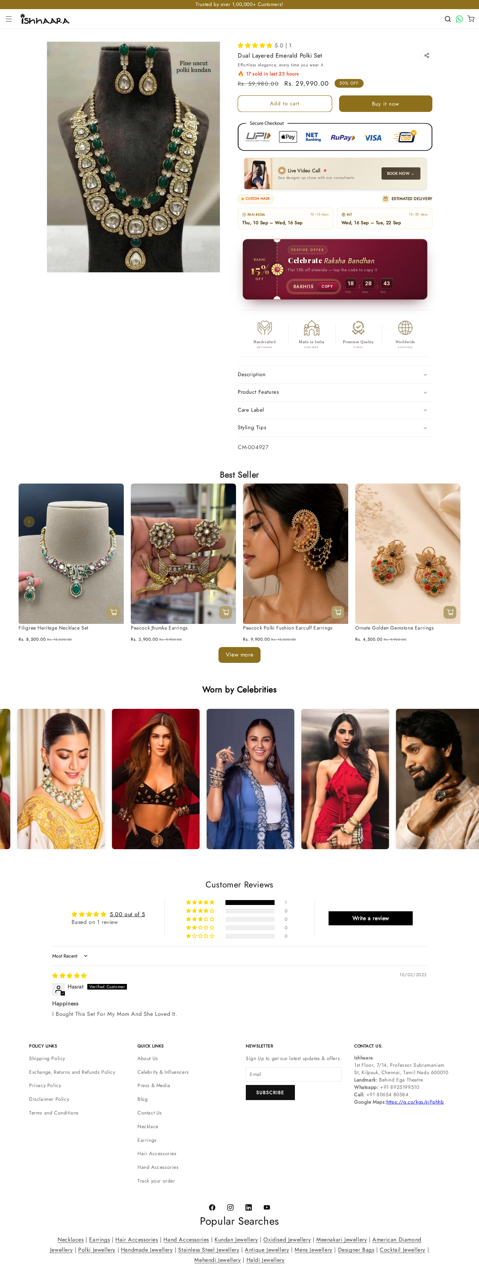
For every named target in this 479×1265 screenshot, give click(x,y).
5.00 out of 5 (127, 914)
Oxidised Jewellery (287, 1240)
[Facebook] (212, 1207)
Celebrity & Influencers (163, 1072)
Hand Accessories (158, 1167)
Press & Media (153, 1085)
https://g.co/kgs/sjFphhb (415, 1101)
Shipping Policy (47, 1058)
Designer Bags (356, 1249)
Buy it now (385, 104)
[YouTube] (267, 1207)
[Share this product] (426, 55)
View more (239, 655)
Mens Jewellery (313, 1249)
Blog (142, 1099)
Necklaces (70, 1240)
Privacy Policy (45, 1085)
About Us (147, 1058)
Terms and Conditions (54, 1112)
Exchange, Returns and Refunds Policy (72, 1072)
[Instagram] (230, 1207)
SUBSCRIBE (270, 1092)
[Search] (448, 19)
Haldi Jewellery (266, 1260)
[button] (9, 19)
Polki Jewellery (96, 1249)
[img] (69, 976)
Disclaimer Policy (49, 1099)
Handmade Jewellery (147, 1249)
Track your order (156, 1180)
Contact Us (149, 1112)
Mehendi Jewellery (217, 1260)
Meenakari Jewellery (341, 1240)
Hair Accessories (157, 1153)
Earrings (147, 1140)
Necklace (147, 1126)
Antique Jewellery (267, 1249)
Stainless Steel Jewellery (208, 1249)
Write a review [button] (370, 918)
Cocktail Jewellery (402, 1249)
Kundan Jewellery (236, 1240)
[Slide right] (450, 521)
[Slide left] (29, 521)
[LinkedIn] (248, 1207)
